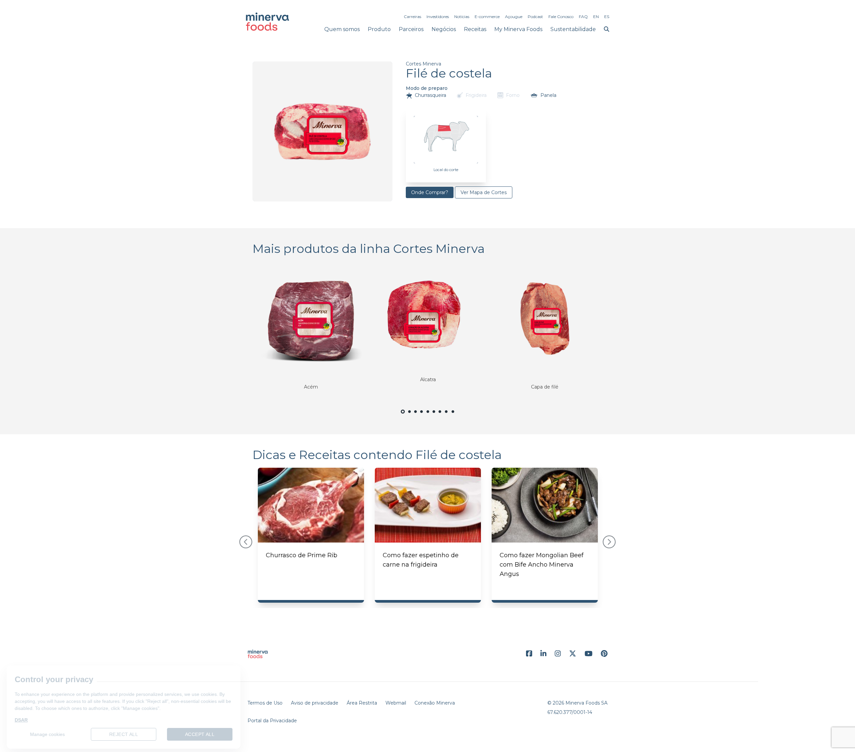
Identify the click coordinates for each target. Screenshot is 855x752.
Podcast (535, 16)
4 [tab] (421, 415)
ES (606, 16)
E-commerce (487, 16)
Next (609, 542)
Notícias (461, 16)
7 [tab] (440, 415)
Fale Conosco (560, 16)
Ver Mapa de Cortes (484, 192)
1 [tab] (403, 416)
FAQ (583, 16)
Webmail (395, 703)
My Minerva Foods (518, 29)
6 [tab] (434, 415)
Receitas (475, 29)
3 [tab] (415, 415)
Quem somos (342, 29)
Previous (245, 542)
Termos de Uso (265, 703)
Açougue (513, 16)
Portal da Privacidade (272, 721)
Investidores (437, 16)
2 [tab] (409, 415)
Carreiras (412, 16)
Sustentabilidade (573, 29)
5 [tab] (427, 415)
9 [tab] (453, 415)
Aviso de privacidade (314, 703)
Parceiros (411, 29)
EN (596, 16)
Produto (379, 29)
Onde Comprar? (429, 192)
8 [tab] (446, 415)
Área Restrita (362, 703)
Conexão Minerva (434, 703)
